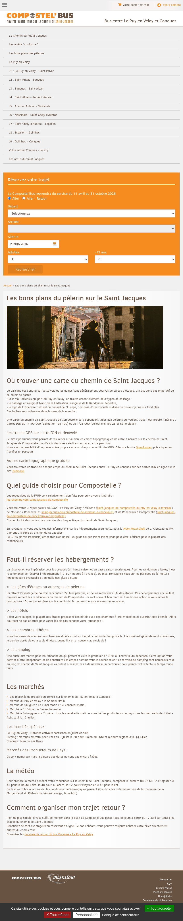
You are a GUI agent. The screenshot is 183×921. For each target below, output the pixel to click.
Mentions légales (162, 892)
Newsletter (166, 879)
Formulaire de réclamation (157, 900)
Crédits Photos (164, 888)
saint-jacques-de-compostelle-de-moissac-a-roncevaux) (78, 512)
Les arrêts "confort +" (23, 44)
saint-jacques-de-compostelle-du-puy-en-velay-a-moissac (134, 508)
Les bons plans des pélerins (26, 53)
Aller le (13, 237)
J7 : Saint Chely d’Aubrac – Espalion (32, 124)
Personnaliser (86, 915)
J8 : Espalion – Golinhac (24, 132)
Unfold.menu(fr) (4, 5)
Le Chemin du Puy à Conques (28, 36)
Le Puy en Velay (19, 62)
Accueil (7, 285)
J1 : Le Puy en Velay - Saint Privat (31, 71)
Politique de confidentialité (120, 915)
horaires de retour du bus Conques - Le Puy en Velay (59, 834)
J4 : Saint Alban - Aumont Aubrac (30, 97)
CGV (169, 884)
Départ (13, 206)
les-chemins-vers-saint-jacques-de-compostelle (37, 499)
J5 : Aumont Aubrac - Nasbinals (29, 106)
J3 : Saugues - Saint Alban (26, 88)
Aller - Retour (37, 198)
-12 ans (100, 252)
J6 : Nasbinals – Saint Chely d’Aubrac (33, 115)
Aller (15, 198)
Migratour (60, 878)
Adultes (13, 252)
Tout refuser (59, 915)
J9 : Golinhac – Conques (24, 141)
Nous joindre (165, 896)
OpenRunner (143, 447)
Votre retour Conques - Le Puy (29, 150)
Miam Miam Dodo (134, 528)
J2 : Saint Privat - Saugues (26, 79)
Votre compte (172, 5)
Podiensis (18, 471)
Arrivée (13, 221)
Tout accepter (161, 908)
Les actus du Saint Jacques (26, 159)
